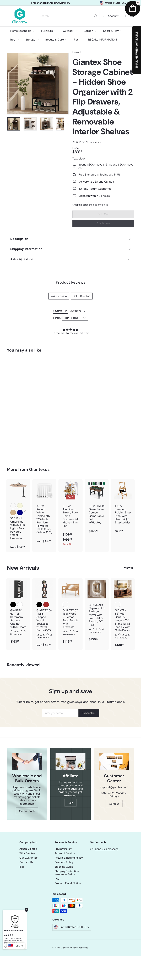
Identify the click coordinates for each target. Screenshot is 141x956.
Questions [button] (75, 310)
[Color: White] (20, 604)
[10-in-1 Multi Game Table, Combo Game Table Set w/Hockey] (96, 508)
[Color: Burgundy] (13, 505)
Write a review (59, 296)
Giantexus (39, 469)
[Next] (66, 124)
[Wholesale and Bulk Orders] (27, 761)
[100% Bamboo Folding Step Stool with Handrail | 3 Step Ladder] (122, 508)
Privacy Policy (63, 848)
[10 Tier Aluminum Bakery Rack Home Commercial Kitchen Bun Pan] (70, 514)
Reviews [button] (57, 310)
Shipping (77, 204)
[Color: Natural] (65, 604)
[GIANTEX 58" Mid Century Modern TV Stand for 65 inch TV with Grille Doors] (122, 614)
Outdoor (68, 31)
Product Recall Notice (68, 883)
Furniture (47, 31)
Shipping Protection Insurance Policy (67, 872)
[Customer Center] (114, 761)
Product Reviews (70, 282)
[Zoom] (37, 83)
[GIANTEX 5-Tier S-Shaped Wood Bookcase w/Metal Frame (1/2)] (44, 614)
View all (129, 567)
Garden (89, 31)
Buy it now (103, 223)
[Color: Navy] (20, 512)
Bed (13, 39)
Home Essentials (21, 31)
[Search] (95, 16)
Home (75, 52)
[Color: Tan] (13, 512)
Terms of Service (65, 853)
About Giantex (28, 848)
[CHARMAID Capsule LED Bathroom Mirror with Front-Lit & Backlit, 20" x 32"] (96, 611)
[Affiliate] (70, 761)
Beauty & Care (54, 39)
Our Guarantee (28, 857)
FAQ (57, 878)
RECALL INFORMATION (102, 39)
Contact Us (26, 862)
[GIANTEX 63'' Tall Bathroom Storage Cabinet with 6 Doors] (18, 612)
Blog (21, 866)
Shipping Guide (64, 866)
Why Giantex (27, 853)
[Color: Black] (13, 604)
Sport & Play (111, 31)
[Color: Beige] (20, 505)
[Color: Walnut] (117, 604)
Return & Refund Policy (69, 857)
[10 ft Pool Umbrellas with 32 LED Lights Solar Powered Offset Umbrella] (18, 515)
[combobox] (69, 16)
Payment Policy (64, 862)
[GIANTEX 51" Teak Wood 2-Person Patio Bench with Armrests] (70, 612)
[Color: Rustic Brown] (46, 604)
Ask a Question (81, 296)
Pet (76, 39)
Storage (30, 39)
